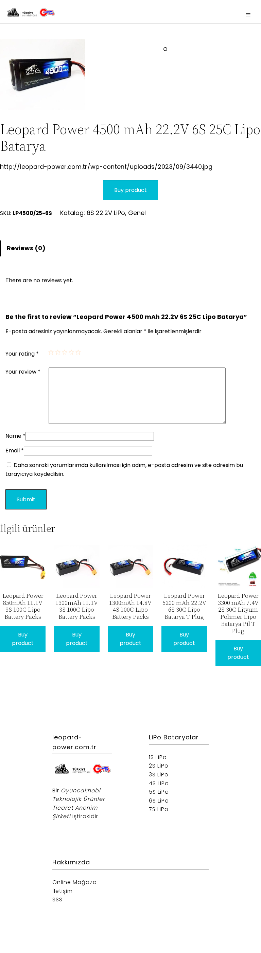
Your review (22, 372)
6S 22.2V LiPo (106, 213)
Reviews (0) (26, 248)
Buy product (130, 190)
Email (14, 450)
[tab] (130, 248)
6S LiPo (159, 801)
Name (15, 436)
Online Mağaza (74, 882)
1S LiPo (158, 757)
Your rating (22, 354)
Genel (137, 213)
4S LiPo (159, 783)
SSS (57, 899)
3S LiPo (159, 774)
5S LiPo (159, 792)
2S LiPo (159, 766)
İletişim (62, 891)
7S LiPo (159, 809)
